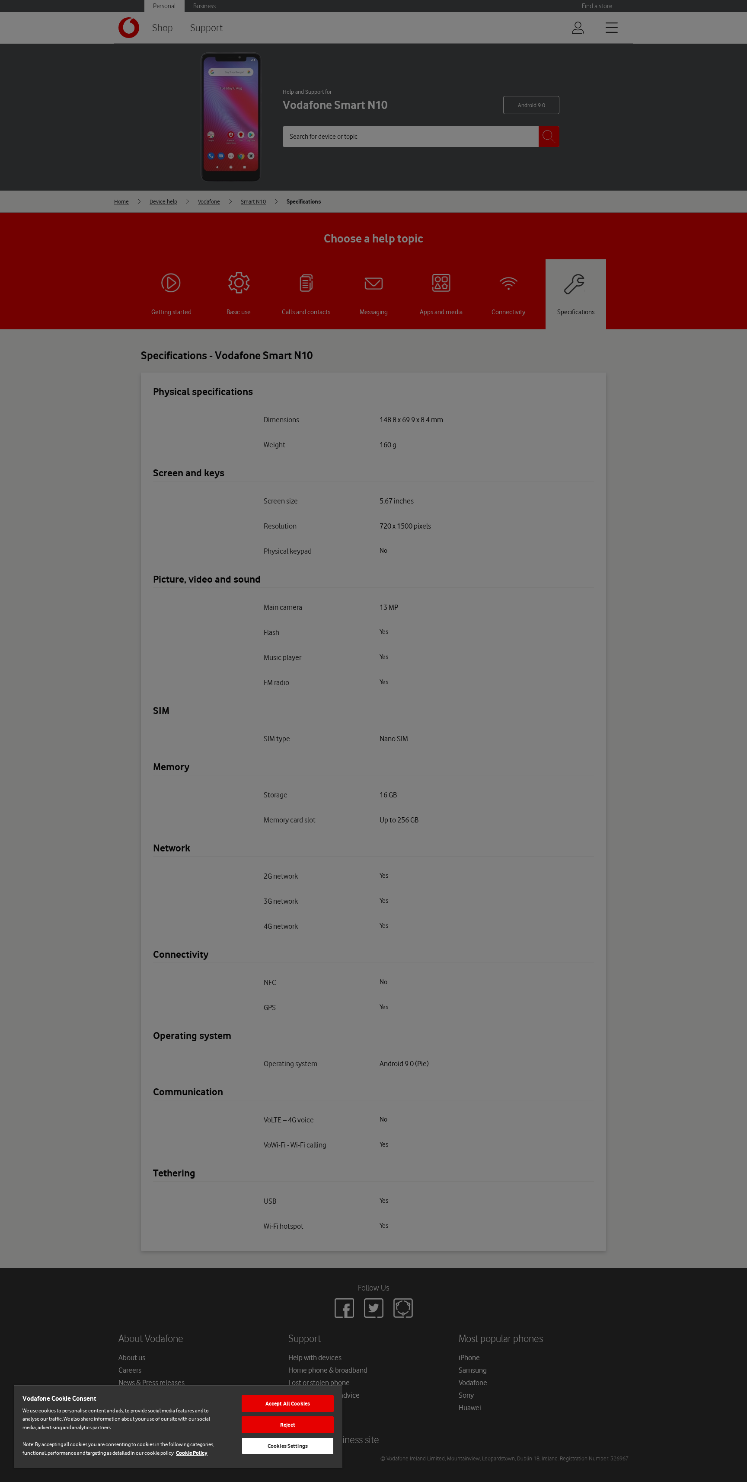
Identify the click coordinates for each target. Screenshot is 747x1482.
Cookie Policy (192, 1453)
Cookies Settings (288, 1446)
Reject (287, 1424)
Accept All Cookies (287, 1403)
